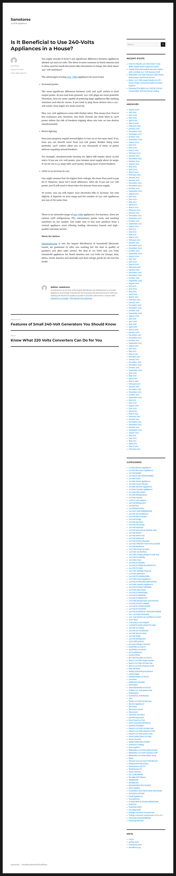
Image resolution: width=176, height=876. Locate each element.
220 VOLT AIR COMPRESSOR (140, 511)
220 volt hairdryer (136, 527)
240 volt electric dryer (137, 633)
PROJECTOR (133, 780)
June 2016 (133, 373)
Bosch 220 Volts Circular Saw (141, 663)
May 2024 (133, 167)
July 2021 (132, 229)
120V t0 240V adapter (137, 500)
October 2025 (134, 137)
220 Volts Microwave (137, 590)
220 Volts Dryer (135, 560)
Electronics (133, 712)
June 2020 (133, 262)
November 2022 (135, 186)
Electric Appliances (136, 704)
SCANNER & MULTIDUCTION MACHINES (145, 791)
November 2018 (135, 308)
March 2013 (133, 446)
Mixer (131, 758)
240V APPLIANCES (18, 73)
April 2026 (133, 120)
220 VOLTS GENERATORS (139, 576)
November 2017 (135, 338)
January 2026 (134, 129)
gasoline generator (136, 717)
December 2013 (135, 422)
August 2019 (134, 283)
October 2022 (134, 188)
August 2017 (134, 346)
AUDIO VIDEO (134, 655)
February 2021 (134, 240)
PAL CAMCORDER (136, 774)
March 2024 (134, 172)
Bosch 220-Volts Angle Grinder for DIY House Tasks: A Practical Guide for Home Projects (145, 83)
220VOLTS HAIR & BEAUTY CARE (142, 625)
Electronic (133, 707)
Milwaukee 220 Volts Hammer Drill (143, 753)
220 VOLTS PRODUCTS (138, 598)
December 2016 (135, 362)
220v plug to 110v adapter (139, 622)
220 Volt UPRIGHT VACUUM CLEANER (144, 544)
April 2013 (133, 444)
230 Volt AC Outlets (136, 628)
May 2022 (133, 202)
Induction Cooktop (136, 745)
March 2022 (134, 207)
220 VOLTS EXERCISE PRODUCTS (142, 565)
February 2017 (134, 357)
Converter (133, 679)
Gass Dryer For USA (137, 720)
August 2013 (134, 433)
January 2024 (134, 177)
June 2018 (133, 321)
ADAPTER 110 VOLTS (137, 647)
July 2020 (132, 259)
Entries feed (134, 842)
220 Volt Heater (135, 533)
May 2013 (132, 441)
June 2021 (133, 232)
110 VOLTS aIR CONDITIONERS (141, 476)
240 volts (78, 214)
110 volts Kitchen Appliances (140, 487)
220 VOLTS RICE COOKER (139, 603)
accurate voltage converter (139, 644)
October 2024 (134, 161)
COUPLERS (133, 685)
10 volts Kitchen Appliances (140, 468)
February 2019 (134, 300)
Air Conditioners (135, 652)
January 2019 (134, 302)
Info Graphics (134, 747)
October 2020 (134, 251)
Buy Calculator (134, 669)
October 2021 (134, 221)
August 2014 (134, 406)
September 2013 (135, 430)
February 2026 (135, 126)
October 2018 (134, 311)
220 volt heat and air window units (143, 530)
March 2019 (134, 297)
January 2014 (134, 419)
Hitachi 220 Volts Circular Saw (141, 728)
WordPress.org (135, 847)
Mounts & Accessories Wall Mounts (143, 761)
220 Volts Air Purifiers (138, 552)
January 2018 (134, 332)
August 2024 (134, 164)
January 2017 (134, 359)
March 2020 (134, 264)
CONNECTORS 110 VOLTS (139, 677)
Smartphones (134, 799)
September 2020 (135, 254)
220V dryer (133, 620)
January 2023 (134, 180)
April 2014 (133, 411)
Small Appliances (136, 796)
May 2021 (132, 235)
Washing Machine (136, 821)
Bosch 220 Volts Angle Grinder (141, 660)
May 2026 (133, 118)
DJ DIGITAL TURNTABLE (139, 696)
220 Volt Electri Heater (138, 517)
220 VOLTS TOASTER (137, 609)
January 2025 (134, 156)
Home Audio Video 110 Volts (140, 736)
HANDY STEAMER (136, 726)
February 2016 (134, 384)
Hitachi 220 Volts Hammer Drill (142, 731)
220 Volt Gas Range (137, 525)
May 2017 (132, 351)
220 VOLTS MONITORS (138, 593)
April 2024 (133, 169)
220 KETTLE (134, 506)
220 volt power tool (136, 536)
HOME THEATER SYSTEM (139, 742)
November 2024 (135, 158)
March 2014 (133, 414)
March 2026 (134, 123)
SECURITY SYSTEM (136, 793)
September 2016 (135, 370)
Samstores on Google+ (60, 298)
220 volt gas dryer (136, 522)
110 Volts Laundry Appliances (141, 489)
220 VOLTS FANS (136, 568)
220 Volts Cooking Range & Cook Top (144, 555)
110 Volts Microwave (137, 492)
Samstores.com (49, 243)
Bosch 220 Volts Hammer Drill (141, 666)
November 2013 (135, 425)
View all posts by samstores (81, 298)
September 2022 (135, 191)
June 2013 (133, 438)
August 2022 (134, 194)
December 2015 (135, 389)
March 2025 (134, 150)
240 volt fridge (135, 636)
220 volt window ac (136, 546)
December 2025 (135, 131)
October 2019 (134, 278)
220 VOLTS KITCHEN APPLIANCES (143, 582)
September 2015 (135, 397)
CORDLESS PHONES (137, 682)
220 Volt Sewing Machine (139, 541)
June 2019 (133, 289)
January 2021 (134, 243)
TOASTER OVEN (135, 807)
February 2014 (134, 416)
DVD (130, 698)
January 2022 (134, 213)
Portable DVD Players (137, 777)
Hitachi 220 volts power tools (141, 734)
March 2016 (134, 381)
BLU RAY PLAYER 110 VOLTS (140, 658)
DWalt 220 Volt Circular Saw (140, 701)
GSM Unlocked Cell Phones (140, 723)
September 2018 (135, 313)
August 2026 (134, 110)
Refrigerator (134, 783)
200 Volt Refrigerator (137, 503)
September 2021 (135, 224)
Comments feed (135, 845)
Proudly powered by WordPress (34, 865)
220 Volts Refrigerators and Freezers (144, 601)
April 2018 (133, 327)
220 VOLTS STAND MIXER (139, 606)
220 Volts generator (137, 574)
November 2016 (135, 365)
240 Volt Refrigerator (137, 639)
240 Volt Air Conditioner (139, 631)
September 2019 (135, 281)
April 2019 (133, 294)
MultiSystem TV (135, 769)
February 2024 (135, 175)
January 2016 (134, 387)
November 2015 (135, 392)
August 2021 (134, 226)
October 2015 (134, 395)
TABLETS (132, 804)
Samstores (21, 19)
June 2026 (133, 115)
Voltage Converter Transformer (141, 812)
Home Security (135, 739)
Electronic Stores (136, 709)
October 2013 (134, 427)
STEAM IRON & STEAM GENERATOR (143, 802)
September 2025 (135, 139)
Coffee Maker (134, 674)
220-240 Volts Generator (139, 614)
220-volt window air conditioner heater (145, 617)
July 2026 (132, 112)
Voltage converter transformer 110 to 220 (145, 815)
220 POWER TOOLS (136, 508)
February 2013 (134, 449)
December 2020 (135, 245)
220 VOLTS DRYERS (137, 563)
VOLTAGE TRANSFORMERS (140, 818)
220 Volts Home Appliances (140, 579)
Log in (131, 839)
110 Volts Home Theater (138, 484)
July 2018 (132, 319)
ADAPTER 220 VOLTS (137, 650)
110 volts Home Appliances (139, 481)
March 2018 (133, 330)
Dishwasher (134, 693)
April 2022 (133, 205)
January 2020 (134, 270)
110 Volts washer (135, 498)
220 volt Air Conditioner (138, 514)
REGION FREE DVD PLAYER (140, 785)
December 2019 (135, 273)
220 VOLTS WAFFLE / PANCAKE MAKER (145, 612)
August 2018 (134, 316)
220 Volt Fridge (135, 519)
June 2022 (133, 199)
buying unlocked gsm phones (141, 671)
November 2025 (135, 134)
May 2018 (132, 324)
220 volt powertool (136, 538)
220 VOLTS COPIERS (137, 557)
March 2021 (133, 237)
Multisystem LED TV (137, 766)
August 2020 (134, 256)
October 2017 (134, 340)
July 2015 (132, 400)
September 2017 (135, 343)
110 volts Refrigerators (138, 495)
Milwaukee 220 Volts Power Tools (142, 755)
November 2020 (135, 248)
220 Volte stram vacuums (139, 549)
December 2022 (135, 183)
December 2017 (135, 335)
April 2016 (133, 378)
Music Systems (135, 772)
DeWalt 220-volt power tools (140, 690)
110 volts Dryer (135, 479)
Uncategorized (135, 810)
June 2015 (133, 403)
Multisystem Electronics (139, 764)
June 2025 (133, 148)
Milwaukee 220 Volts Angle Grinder (143, 750)
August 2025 (134, 142)
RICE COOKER (134, 788)
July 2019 (132, 286)
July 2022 (132, 196)
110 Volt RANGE (135, 473)
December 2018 (135, 305)
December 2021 (135, 216)
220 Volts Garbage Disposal (140, 571)
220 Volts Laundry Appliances (141, 584)
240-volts (72, 77)
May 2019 (133, 292)
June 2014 (133, 408)
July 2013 (132, 435)
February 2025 (135, 153)
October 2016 (134, 368)
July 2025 (132, 145)
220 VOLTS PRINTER (137, 595)
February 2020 (135, 267)
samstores (15, 66)
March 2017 (133, 354)
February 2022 (135, 210)
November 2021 (135, 218)
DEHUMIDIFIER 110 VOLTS (140, 688)
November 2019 (135, 275)
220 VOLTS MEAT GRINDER (140, 587)
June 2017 (133, 349)
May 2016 (133, 376)
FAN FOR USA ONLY (137, 715)
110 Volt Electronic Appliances (141, 470)
